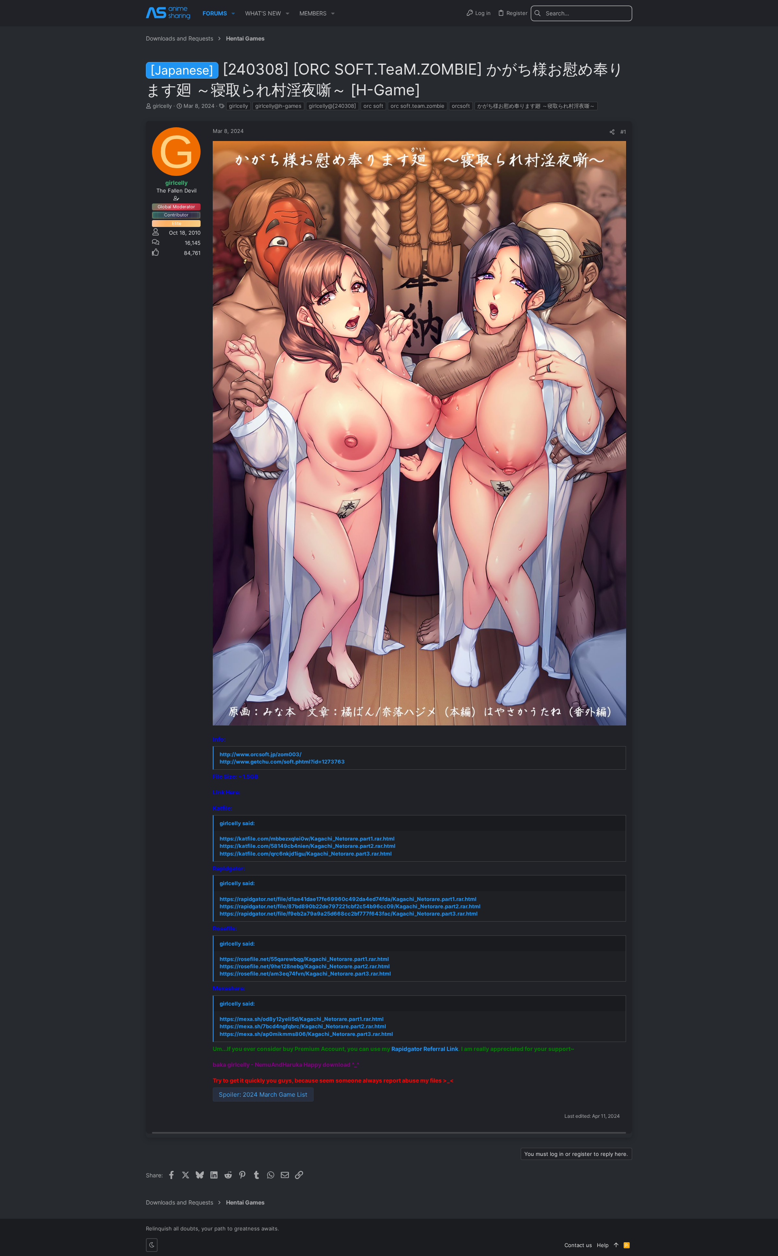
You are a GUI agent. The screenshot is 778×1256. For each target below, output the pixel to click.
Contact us (578, 1245)
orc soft (373, 106)
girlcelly (238, 106)
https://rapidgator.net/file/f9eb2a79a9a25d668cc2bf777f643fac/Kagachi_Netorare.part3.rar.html (349, 913)
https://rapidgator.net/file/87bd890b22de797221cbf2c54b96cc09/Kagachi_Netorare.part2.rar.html (350, 906)
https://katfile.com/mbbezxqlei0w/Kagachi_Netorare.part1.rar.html (307, 838)
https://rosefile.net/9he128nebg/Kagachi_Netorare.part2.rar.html (305, 966)
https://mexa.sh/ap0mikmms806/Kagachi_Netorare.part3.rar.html (306, 1034)
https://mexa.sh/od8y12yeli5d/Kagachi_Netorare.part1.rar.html (302, 1019)
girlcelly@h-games (278, 106)
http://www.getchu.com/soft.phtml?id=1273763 (282, 761)
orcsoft (461, 106)
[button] (233, 13)
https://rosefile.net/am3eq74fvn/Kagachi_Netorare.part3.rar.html (305, 973)
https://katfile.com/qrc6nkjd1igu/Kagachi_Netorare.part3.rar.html (306, 853)
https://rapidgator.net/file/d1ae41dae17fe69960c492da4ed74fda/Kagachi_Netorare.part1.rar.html (348, 899)
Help (603, 1245)
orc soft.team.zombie (418, 106)
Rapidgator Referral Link (424, 1048)
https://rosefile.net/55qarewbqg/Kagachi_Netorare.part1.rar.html (304, 959)
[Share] (612, 132)
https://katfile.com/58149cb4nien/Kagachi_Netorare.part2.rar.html (307, 846)
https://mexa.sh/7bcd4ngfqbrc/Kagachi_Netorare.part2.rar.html (303, 1026)
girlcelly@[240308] (332, 106)
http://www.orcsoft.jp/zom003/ (260, 754)
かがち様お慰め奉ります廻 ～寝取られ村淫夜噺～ (536, 106)
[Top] (616, 1245)
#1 (623, 131)
